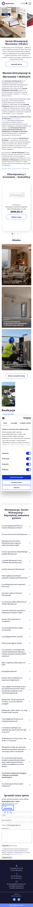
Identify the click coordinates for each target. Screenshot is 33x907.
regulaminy (16, 894)
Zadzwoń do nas (11, 804)
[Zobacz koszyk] (26, 3)
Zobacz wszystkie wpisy (16, 376)
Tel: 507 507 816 (16, 876)
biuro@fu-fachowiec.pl (16, 888)
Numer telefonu (7, 820)
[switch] (28, 458)
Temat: (4, 825)
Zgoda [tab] (5, 423)
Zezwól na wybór (16, 482)
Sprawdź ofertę (16, 64)
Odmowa (16, 487)
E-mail (4, 815)
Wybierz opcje (16, 217)
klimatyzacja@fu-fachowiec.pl (16, 884)
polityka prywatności (16, 896)
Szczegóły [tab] (14, 423)
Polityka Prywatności (16, 854)
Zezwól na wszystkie (16, 477)
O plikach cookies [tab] (25, 423)
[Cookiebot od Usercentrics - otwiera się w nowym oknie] (23, 418)
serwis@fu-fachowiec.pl (16, 886)
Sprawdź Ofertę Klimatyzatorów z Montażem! (15, 168)
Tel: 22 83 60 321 (16, 878)
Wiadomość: (5, 828)
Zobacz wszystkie (8, 414)
